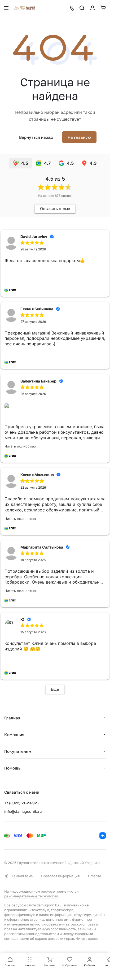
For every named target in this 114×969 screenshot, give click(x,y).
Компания (14, 734)
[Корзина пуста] (103, 8)
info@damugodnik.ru (23, 811)
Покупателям (17, 751)
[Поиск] (82, 8)
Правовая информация (60, 876)
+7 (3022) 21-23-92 (20, 803)
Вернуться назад (36, 137)
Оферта (94, 876)
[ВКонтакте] (102, 835)
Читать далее (87, 938)
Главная (12, 717)
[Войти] (92, 8)
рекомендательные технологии (31, 896)
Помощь (12, 768)
